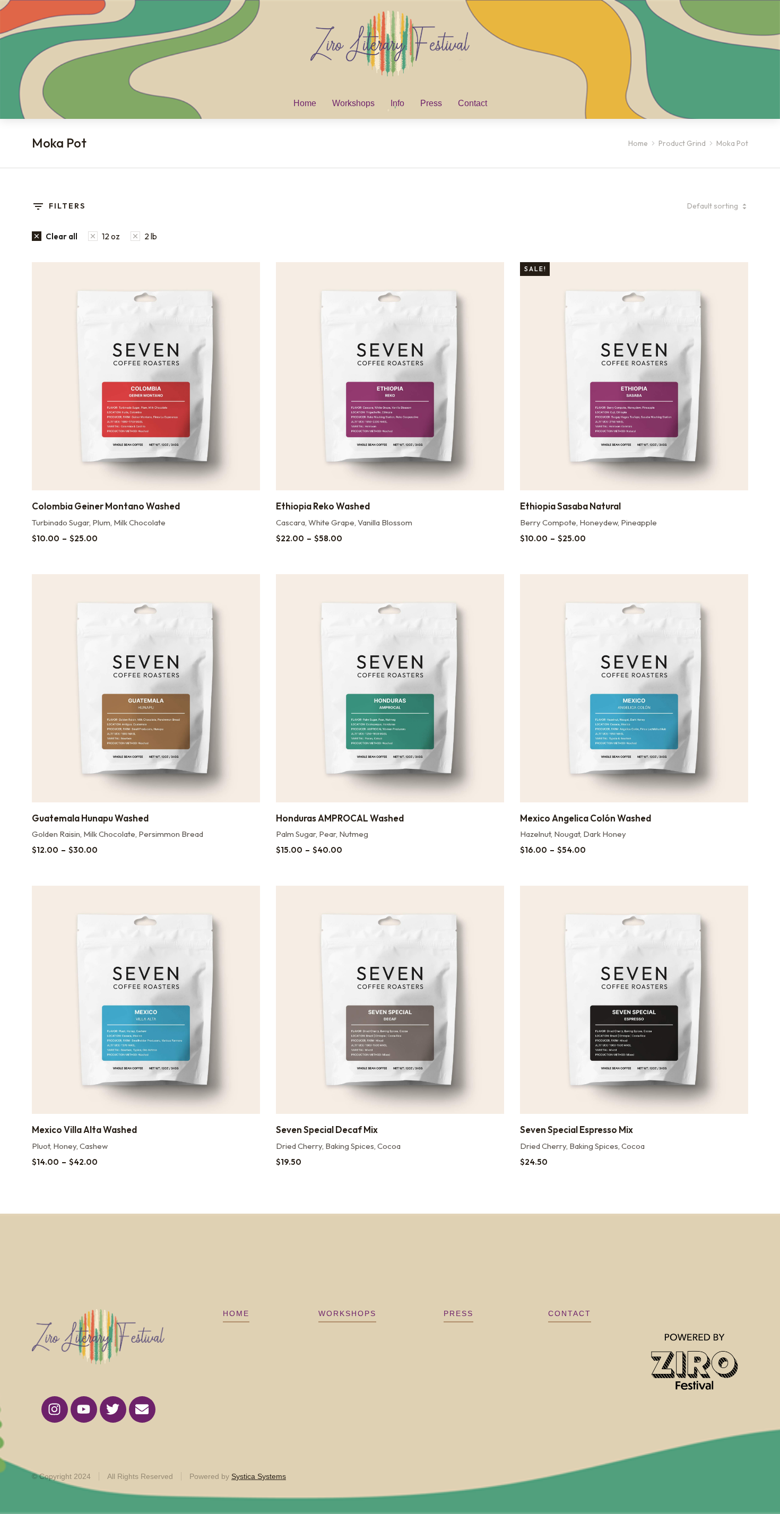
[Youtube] (84, 1409)
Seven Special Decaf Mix (327, 1129)
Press (458, 1313)
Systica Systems (258, 1476)
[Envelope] (142, 1409)
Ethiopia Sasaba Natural (570, 506)
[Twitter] (113, 1409)
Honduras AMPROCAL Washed (340, 818)
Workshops (347, 1313)
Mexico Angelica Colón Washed (585, 818)
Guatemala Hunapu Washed (90, 818)
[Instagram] (54, 1409)
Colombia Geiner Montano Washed (106, 506)
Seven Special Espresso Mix (576, 1129)
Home (236, 1313)
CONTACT (569, 1313)
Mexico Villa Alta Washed (84, 1129)
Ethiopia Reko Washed (323, 506)
